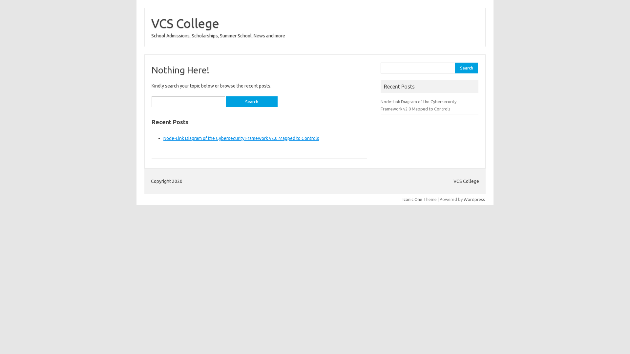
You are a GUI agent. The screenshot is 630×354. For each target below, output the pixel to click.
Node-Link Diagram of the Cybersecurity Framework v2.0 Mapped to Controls (241, 138)
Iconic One (412, 199)
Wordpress (474, 199)
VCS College (185, 23)
